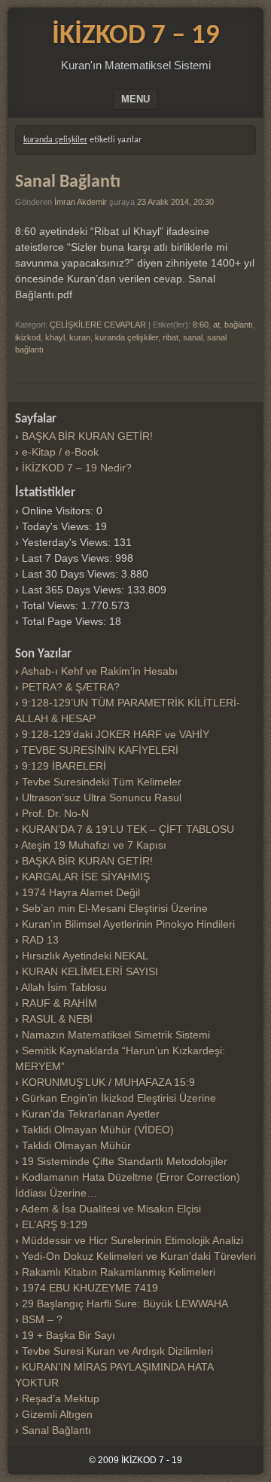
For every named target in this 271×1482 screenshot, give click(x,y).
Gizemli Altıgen (57, 1414)
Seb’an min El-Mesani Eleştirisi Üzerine (115, 908)
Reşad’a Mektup (60, 1398)
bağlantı (238, 324)
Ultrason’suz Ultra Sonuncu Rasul (101, 797)
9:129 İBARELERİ (64, 766)
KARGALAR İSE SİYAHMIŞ (86, 877)
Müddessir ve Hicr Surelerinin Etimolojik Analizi (132, 1240)
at (216, 324)
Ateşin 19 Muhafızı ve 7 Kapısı (93, 845)
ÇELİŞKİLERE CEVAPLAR (98, 324)
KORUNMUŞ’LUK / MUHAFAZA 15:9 (108, 1082)
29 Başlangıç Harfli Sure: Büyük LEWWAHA (125, 1304)
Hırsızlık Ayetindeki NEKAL (85, 956)
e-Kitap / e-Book (60, 452)
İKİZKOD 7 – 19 (136, 36)
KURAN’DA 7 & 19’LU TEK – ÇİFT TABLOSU (128, 829)
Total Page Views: (65, 621)
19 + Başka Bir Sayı (68, 1335)
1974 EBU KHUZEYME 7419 (90, 1288)
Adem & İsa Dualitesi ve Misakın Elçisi (111, 1209)
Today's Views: (58, 526)
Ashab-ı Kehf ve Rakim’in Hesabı (99, 671)
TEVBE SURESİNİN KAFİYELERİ (100, 750)
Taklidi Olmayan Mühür (76, 1145)
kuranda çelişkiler (126, 337)
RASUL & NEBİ (57, 1019)
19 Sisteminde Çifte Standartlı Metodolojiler (124, 1161)
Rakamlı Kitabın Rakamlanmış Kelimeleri (118, 1272)
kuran (79, 337)
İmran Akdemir (80, 201)
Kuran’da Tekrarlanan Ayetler (91, 1114)
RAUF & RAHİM (59, 1003)
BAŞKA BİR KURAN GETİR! (87, 436)
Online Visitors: (59, 511)
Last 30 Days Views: (71, 574)
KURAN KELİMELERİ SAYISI (90, 971)
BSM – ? (42, 1319)
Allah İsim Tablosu (64, 987)
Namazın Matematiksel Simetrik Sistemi (116, 1035)
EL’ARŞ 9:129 (54, 1224)
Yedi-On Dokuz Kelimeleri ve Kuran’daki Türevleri (139, 1256)
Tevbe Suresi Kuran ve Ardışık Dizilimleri (117, 1351)
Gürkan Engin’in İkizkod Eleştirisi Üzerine (119, 1098)
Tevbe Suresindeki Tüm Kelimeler (101, 782)
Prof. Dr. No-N (55, 813)
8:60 (201, 324)
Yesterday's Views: (68, 542)
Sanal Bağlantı (67, 182)
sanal (192, 337)
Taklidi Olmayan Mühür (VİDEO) (98, 1130)
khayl (55, 337)
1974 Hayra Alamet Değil (81, 892)
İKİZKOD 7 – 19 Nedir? (77, 468)
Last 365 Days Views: (74, 590)
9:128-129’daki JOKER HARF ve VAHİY (115, 734)
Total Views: (51, 605)
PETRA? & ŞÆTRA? (71, 687)
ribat (170, 337)
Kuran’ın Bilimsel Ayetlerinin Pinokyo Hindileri (128, 924)
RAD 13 (40, 940)
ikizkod (28, 337)
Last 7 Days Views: (68, 558)
